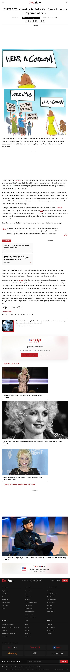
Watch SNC (50, 633)
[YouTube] (40, 580)
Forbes (59, 208)
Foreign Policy (28, 605)
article (18, 180)
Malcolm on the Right (7, 624)
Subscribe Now (44, 355)
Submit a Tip (28, 633)
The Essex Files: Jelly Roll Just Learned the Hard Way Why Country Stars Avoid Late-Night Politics (35, 559)
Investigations (5, 599)
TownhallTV (5, 605)
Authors (4, 608)
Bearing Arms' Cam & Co (8, 633)
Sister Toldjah (7, 445)
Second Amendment (30, 617)
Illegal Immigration (29, 611)
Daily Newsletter (51, 630)
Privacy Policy (14, 666)
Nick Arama (6, 397)
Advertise (27, 627)
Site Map (39, 666)
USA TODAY (30, 314)
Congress (27, 593)
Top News (4, 591)
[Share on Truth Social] (29, 21)
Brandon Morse (51, 602)
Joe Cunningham (51, 599)
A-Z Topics (28, 587)
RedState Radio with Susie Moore (10, 627)
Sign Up (64, 661)
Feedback (22, 666)
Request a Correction (31, 666)
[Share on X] (26, 21)
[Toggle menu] (3, 2)
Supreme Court (29, 614)
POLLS (17, 314)
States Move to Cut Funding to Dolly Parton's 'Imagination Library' (24, 477)
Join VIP (65, 580)
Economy (27, 599)
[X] (30, 580)
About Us (27, 624)
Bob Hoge (50, 608)
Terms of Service (6, 666)
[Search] (67, 2)
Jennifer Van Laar (51, 593)
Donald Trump (28, 596)
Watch (3, 596)
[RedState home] (8, 580)
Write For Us (28, 636)
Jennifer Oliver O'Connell (10, 479)
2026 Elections (28, 591)
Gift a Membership (52, 627)
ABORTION (5, 314)
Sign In (52, 580)
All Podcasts (5, 636)
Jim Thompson (16, 18)
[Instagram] (34, 580)
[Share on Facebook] (33, 21)
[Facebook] (37, 580)
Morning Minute (6, 602)
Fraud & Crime (28, 608)
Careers (27, 630)
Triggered (4, 630)
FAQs (58, 580)
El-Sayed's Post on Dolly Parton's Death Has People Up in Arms (23, 395)
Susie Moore (50, 596)
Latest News (5, 593)
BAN (12, 314)
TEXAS (23, 314)
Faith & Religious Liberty (31, 602)
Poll (41, 210)
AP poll (21, 280)
